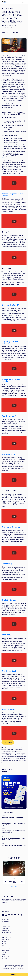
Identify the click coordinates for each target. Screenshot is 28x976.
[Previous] (4, 886)
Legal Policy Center (6, 943)
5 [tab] (16, 886)
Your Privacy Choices (8, 948)
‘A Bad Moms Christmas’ (10, 527)
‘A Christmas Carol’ (8, 671)
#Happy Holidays (6, 769)
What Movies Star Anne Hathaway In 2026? (13, 845)
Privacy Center (5, 946)
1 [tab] (11, 886)
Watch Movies (5, 924)
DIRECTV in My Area (6, 932)
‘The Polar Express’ (8, 600)
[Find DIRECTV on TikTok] (18, 915)
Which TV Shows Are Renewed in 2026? (14, 881)
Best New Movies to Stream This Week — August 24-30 (13, 824)
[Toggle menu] (25, 2)
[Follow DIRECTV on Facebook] (9, 915)
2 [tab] (12, 886)
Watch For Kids (5, 930)
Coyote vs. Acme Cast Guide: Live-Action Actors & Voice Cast (13, 839)
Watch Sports (5, 928)
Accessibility (4, 954)
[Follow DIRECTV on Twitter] (6, 915)
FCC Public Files (5, 956)
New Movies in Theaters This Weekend (12, 817)
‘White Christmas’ (8, 709)
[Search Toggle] (23, 2)
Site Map (4, 952)
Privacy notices (5, 950)
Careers (4, 941)
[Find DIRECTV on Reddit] (21, 915)
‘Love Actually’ (7, 563)
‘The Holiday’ (6, 635)
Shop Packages (8, 742)
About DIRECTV (5, 939)
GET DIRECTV (14, 974)
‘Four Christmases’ (8, 416)
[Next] (24, 886)
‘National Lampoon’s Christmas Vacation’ (13, 195)
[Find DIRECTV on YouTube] (15, 915)
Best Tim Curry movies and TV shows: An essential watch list (13, 831)
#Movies (4, 771)
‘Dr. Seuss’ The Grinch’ (10, 305)
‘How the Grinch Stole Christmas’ (9, 342)
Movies (3, 815)
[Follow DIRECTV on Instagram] (12, 915)
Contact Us (4, 958)
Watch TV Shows (6, 926)
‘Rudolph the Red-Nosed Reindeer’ (10, 381)
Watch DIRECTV (5, 921)
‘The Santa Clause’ (8, 454)
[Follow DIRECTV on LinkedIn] (3, 915)
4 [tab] (15, 886)
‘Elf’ (2, 157)
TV (14, 878)
